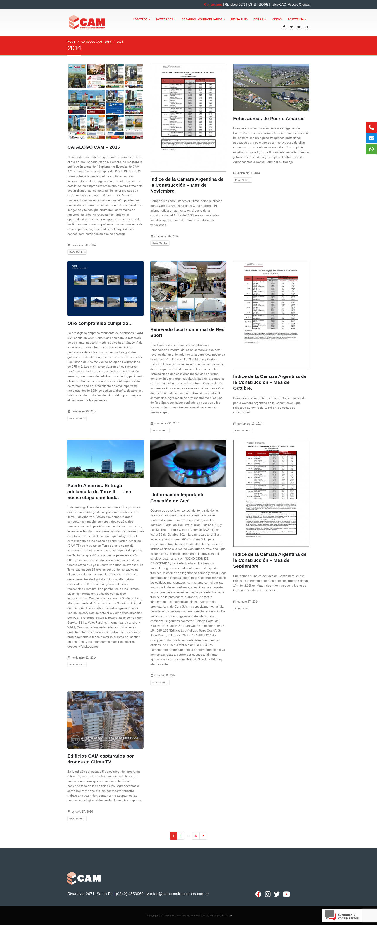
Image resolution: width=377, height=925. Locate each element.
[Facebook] (284, 27)
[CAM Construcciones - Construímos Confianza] (87, 22)
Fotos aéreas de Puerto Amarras (269, 118)
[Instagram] (306, 27)
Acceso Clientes (299, 4)
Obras (258, 19)
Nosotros (140, 19)
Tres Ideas (226, 915)
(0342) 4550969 (258, 4)
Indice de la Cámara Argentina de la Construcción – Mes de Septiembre (270, 560)
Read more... (77, 252)
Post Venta (296, 19)
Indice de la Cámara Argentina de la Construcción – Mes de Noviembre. (187, 185)
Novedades (164, 19)
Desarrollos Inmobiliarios (202, 19)
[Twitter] (291, 27)
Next (203, 836)
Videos (277, 19)
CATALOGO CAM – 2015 (93, 147)
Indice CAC (278, 4)
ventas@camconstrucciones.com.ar (178, 894)
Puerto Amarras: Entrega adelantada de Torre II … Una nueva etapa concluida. (99, 491)
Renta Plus (239, 19)
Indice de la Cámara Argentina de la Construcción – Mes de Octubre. (270, 382)
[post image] (105, 102)
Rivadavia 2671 (235, 4)
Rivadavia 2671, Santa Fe (90, 894)
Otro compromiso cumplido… (100, 323)
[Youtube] (299, 27)
